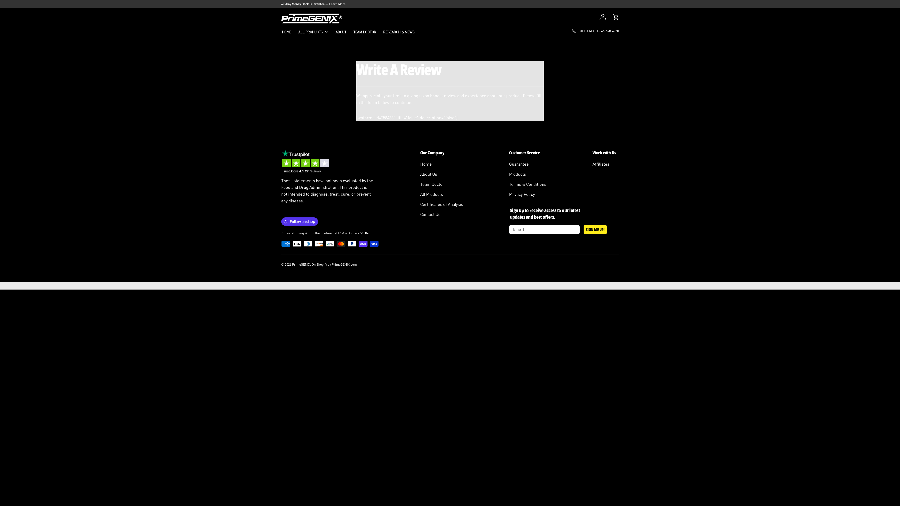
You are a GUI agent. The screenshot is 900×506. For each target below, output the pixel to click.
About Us (428, 174)
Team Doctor (364, 32)
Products (517, 174)
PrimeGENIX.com (344, 264)
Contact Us (430, 214)
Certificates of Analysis (441, 204)
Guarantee (519, 164)
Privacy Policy (522, 194)
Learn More (337, 4)
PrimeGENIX (301, 264)
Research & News (398, 32)
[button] (616, 17)
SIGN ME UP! (595, 229)
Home (286, 32)
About (341, 32)
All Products (310, 32)
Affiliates (600, 164)
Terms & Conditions (527, 184)
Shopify (321, 264)
